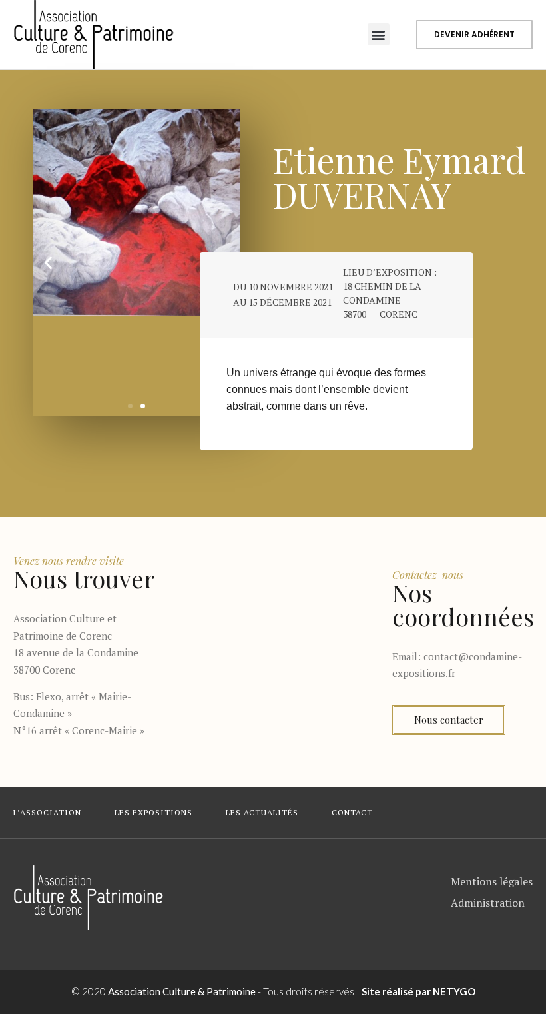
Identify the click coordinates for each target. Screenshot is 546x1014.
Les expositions (153, 812)
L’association (47, 812)
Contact (352, 812)
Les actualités (262, 812)
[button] (379, 34)
